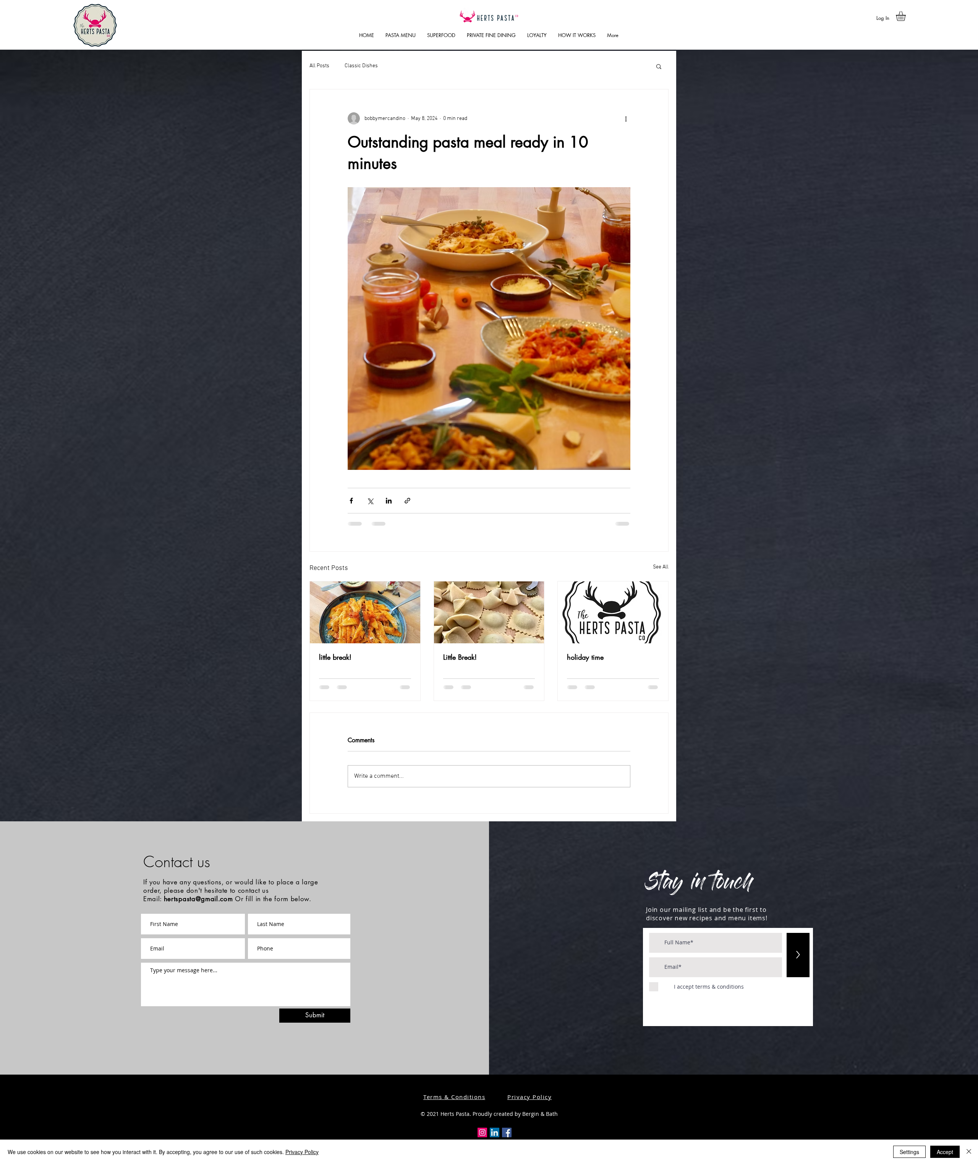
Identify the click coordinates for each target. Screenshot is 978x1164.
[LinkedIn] (494, 1132)
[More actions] (625, 118)
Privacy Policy (302, 1152)
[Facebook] (507, 1132)
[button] (906, 16)
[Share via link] (407, 500)
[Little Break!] (489, 612)
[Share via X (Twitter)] (370, 500)
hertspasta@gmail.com (198, 899)
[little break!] (365, 612)
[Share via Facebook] (351, 500)
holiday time (585, 657)
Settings (909, 1152)
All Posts (319, 66)
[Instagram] (482, 1132)
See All (661, 567)
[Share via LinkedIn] (388, 500)
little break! (335, 657)
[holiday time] (613, 612)
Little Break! (460, 657)
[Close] (968, 1152)
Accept (945, 1152)
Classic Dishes (361, 66)
